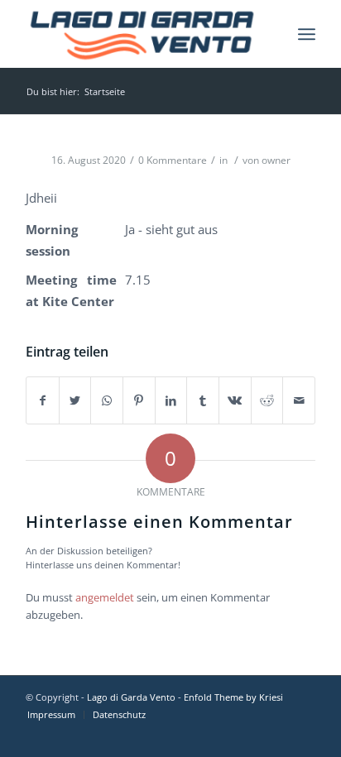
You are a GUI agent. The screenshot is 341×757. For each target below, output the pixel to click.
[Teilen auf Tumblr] (203, 400)
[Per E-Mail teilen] (299, 400)
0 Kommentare (172, 160)
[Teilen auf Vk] (235, 400)
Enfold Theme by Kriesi (233, 697)
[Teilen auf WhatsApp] (106, 400)
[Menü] (306, 34)
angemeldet (104, 597)
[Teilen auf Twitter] (75, 400)
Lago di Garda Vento (131, 697)
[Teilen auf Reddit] (267, 400)
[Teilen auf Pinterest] (139, 400)
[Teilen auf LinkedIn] (171, 400)
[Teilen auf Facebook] (42, 400)
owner (276, 160)
